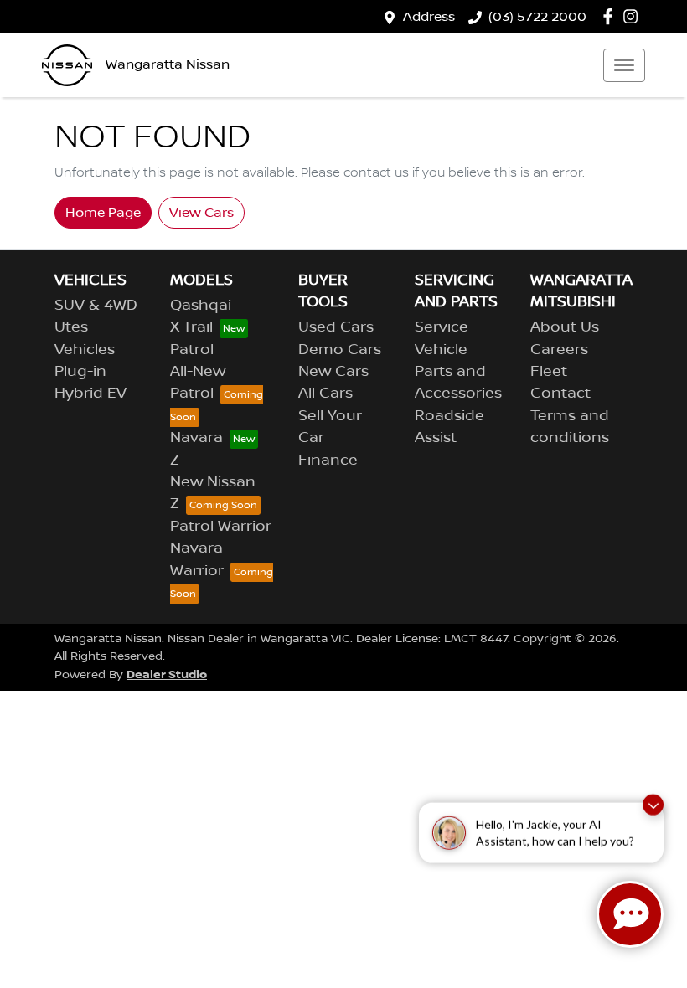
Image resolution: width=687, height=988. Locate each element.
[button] (624, 65)
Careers (559, 350)
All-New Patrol (197, 383)
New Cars (333, 372)
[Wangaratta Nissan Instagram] (633, 16)
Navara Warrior (197, 559)
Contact (560, 393)
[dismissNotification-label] (653, 802)
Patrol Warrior (220, 526)
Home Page (103, 212)
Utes (71, 327)
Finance (328, 460)
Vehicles (84, 350)
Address (429, 16)
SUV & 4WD (95, 305)
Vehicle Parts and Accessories (458, 372)
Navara (196, 438)
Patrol (192, 350)
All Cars (325, 393)
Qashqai (200, 305)
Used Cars (336, 327)
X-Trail (191, 327)
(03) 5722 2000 (537, 16)
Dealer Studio (167, 674)
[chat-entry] (630, 914)
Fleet (548, 372)
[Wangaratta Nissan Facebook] (611, 16)
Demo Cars (339, 350)
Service (441, 327)
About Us (564, 327)
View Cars (201, 212)
